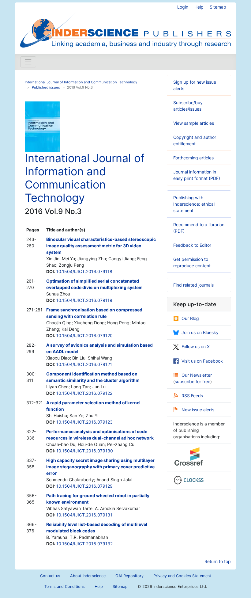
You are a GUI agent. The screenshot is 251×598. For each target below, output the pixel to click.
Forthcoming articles (193, 157)
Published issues (46, 87)
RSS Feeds (192, 395)
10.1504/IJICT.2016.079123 (84, 422)
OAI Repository (129, 575)
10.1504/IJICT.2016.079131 (84, 514)
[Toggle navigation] (28, 61)
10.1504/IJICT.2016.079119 (84, 300)
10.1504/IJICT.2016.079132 (84, 543)
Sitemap (218, 7)
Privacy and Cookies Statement (182, 575)
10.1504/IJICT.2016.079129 (84, 486)
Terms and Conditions (64, 586)
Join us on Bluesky (200, 332)
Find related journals (193, 285)
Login (182, 7)
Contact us (50, 575)
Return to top (217, 561)
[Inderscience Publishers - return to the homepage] (125, 25)
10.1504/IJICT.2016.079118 (84, 271)
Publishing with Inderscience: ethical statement (194, 204)
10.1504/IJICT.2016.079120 (84, 335)
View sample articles (193, 123)
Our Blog (190, 318)
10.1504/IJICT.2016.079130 (84, 450)
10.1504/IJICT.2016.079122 (84, 393)
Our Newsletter (197, 375)
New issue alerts (198, 409)
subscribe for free (192, 381)
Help (199, 7)
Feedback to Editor (192, 245)
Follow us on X (196, 346)
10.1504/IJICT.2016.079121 (84, 364)
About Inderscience (88, 575)
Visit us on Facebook (202, 361)
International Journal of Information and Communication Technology (81, 82)
